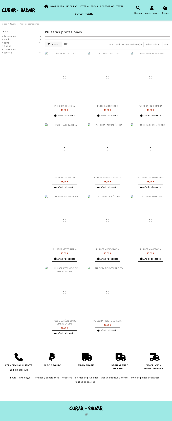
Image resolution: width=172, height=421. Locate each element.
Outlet (7, 46)
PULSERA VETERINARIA (64, 249)
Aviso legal (25, 377)
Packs (7, 39)
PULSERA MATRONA (150, 249)
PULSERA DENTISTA (64, 106)
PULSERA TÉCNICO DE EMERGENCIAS (64, 322)
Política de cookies (85, 381)
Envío (13, 377)
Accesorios (10, 36)
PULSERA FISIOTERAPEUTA (107, 320)
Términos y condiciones (46, 377)
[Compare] (81, 62)
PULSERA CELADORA (64, 177)
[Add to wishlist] (81, 56)
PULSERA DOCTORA (107, 106)
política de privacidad (86, 377)
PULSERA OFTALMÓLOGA (150, 177)
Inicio (5, 31)
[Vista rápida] (81, 68)
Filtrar (55, 44)
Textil (6, 42)
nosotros (67, 377)
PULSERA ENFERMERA (150, 106)
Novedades (10, 49)
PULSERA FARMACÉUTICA (107, 177)
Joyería (8, 52)
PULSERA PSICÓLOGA (107, 249)
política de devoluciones (114, 377)
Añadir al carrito (66, 115)
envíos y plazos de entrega (145, 377)
